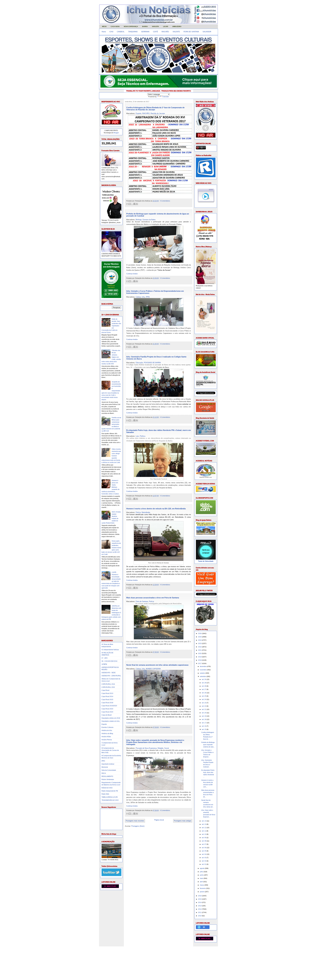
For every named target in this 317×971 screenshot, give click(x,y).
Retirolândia (146, 512)
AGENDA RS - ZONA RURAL (111, 676)
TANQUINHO (133, 32)
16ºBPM (104, 664)
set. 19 (204, 716)
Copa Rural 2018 (107, 703)
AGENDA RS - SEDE (109, 673)
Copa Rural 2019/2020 (109, 706)
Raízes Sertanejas (108, 779)
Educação (139, 363)
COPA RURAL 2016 (108, 684)
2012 (200, 909)
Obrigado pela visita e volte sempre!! (117, 950)
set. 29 (204, 683)
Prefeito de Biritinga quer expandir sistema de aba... (208, 745)
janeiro (202, 892)
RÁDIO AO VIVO (107, 788)
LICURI (165, 26)
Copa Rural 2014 (107, 696)
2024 (200, 640)
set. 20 (204, 713)
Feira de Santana (142, 601)
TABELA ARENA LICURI (110, 797)
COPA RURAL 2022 (108, 687)
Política (142, 436)
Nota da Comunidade (109, 770)
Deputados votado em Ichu (111, 721)
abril (201, 882)
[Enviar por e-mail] (127, 204)
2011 (200, 912)
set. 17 (204, 723)
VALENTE (176, 32)
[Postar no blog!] (130, 204)
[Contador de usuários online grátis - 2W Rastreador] (204, 940)
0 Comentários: (165, 201)
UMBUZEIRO (176, 26)
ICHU (111, 32)
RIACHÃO (165, 32)
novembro (203, 670)
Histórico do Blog (107, 733)
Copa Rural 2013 (107, 693)
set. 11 (204, 831)
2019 (200, 657)
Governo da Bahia (149, 220)
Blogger (116, 133)
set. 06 (204, 847)
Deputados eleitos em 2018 (111, 718)
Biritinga (139, 220)
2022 (200, 647)
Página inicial (159, 820)
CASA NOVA (115, 26)
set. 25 (204, 696)
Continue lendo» (132, 274)
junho (202, 875)
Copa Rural (105, 690)
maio (202, 878)
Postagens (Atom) (137, 826)
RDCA (104, 773)
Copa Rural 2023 (107, 709)
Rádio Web (105, 794)
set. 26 (204, 693)
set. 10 (204, 834)
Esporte (104, 724)
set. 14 (204, 821)
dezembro (203, 666)
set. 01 (204, 864)
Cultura (138, 297)
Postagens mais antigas (182, 821)
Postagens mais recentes (135, 821)
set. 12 (204, 827)
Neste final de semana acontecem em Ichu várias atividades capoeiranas (157, 665)
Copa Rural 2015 (107, 699)
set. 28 (204, 686)
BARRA (145, 26)
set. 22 (204, 706)
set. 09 (204, 837)
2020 (200, 653)
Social (166, 748)
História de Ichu (107, 730)
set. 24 (204, 699)
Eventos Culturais (107, 727)
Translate (165, 97)
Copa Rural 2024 (107, 712)
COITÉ (155, 32)
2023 (200, 643)
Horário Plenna (107, 740)
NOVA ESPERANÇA (131, 26)
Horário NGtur (106, 736)
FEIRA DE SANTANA (191, 32)
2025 (200, 637)
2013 (200, 906)
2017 (200, 663)
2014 (200, 902)
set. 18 (204, 719)
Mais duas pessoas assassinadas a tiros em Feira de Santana (152, 598)
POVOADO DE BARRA (152, 363)
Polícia (138, 512)
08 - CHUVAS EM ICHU (109, 661)
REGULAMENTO (107, 776)
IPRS (103, 761)
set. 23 (204, 703)
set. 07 (204, 844)
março (202, 885)
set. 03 (204, 858)
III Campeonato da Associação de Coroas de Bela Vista (110, 750)
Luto (137, 436)
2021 (200, 650)
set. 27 (204, 689)
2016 (200, 896)
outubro (202, 673)
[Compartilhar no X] (132, 204)
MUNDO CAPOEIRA (153, 669)
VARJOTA (155, 26)
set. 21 (204, 709)
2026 (200, 633)
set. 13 (204, 824)
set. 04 (204, 854)
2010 (200, 916)
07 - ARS (104, 658)
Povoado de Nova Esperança (146, 748)
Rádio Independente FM (110, 791)
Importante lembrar (108, 764)
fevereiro (203, 888)
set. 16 (204, 726)
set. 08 (204, 841)
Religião (160, 748)
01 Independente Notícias (110, 650)
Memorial (105, 767)
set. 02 (204, 861)
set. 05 (204, 851)
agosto (202, 868)
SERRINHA (145, 32)
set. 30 (204, 679)
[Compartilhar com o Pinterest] (137, 204)
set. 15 (204, 729)
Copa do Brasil (107, 715)
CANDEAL (120, 32)
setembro (203, 676)
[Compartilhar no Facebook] (134, 204)
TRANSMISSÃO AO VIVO (110, 800)
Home (104, 32)
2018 (200, 660)
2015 (200, 899)
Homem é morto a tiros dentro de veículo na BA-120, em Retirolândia (156, 509)
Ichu (143, 297)
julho (202, 872)
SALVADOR (207, 32)
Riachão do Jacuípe (158, 113)
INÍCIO (104, 26)
